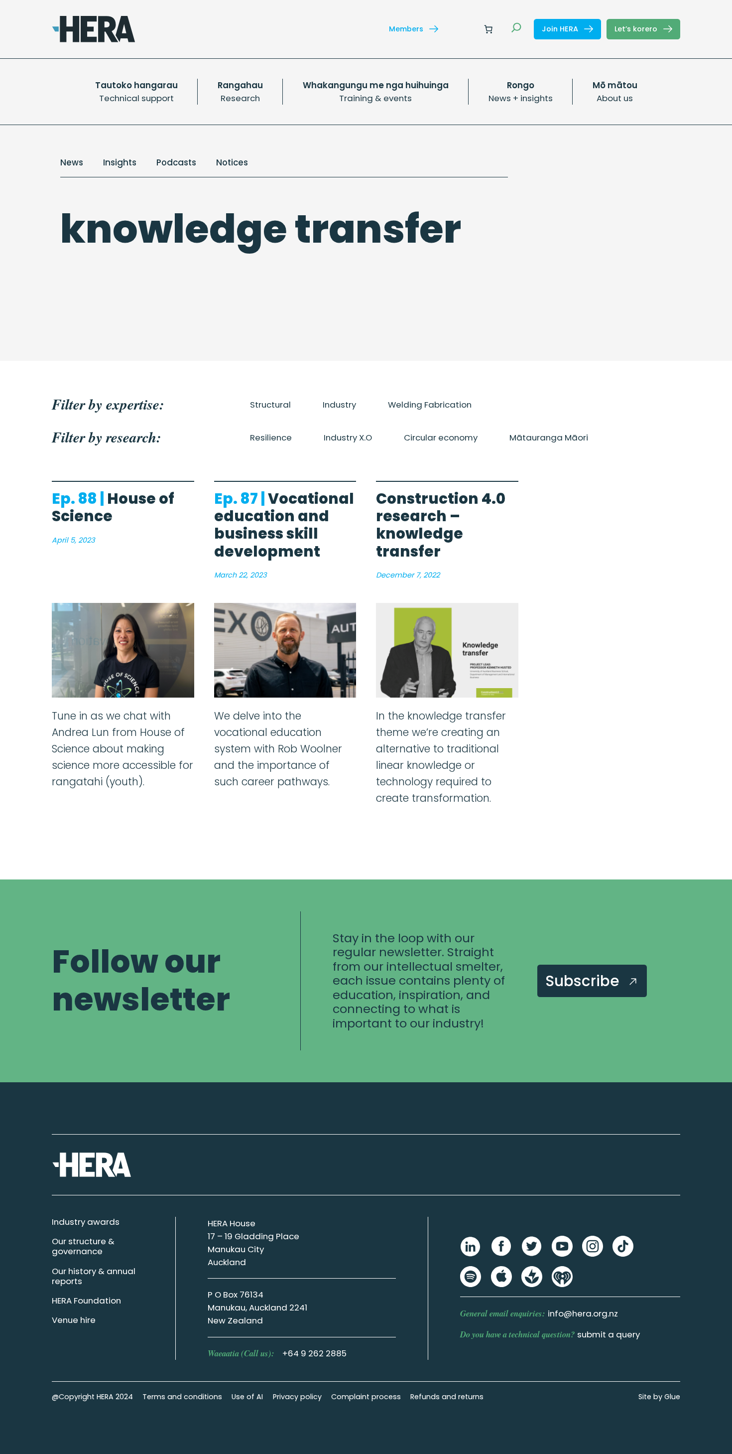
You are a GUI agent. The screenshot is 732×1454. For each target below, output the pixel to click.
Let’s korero (636, 29)
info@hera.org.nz (583, 1313)
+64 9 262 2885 (314, 1353)
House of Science (113, 507)
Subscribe (584, 981)
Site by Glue (659, 1397)
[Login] (464, 29)
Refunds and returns (447, 1397)
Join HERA (561, 29)
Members (407, 29)
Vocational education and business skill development (284, 525)
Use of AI (247, 1397)
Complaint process (366, 1397)
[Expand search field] (516, 28)
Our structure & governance (83, 1246)
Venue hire (74, 1320)
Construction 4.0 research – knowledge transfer (440, 525)
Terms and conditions (182, 1397)
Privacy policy (297, 1397)
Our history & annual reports (93, 1276)
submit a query (608, 1334)
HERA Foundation (86, 1301)
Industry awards (86, 1222)
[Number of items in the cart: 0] (488, 28)
